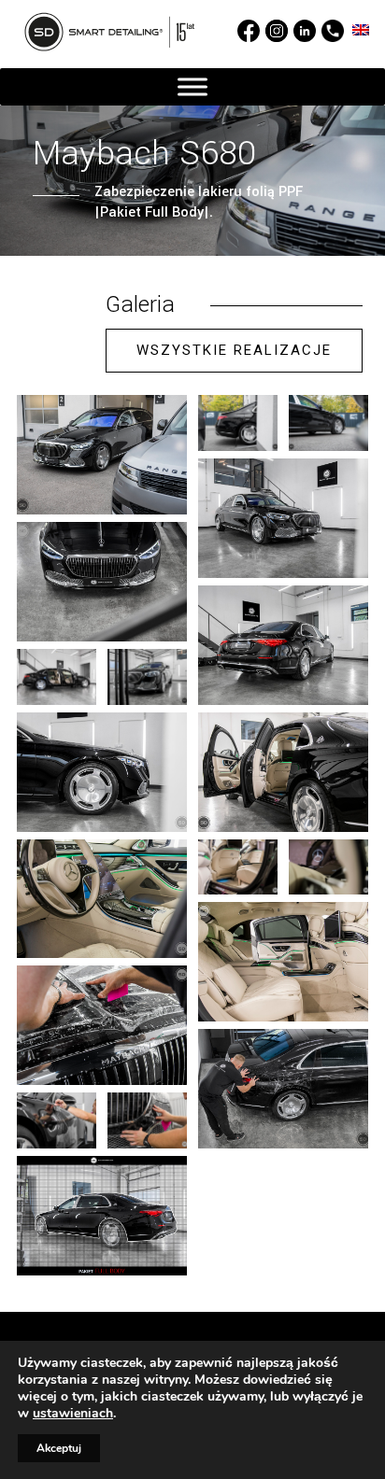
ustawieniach (73, 1413)
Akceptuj (58, 1448)
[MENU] (192, 87)
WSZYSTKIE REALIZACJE (234, 350)
